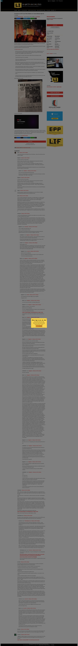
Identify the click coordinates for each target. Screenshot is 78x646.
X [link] (46, 318)
